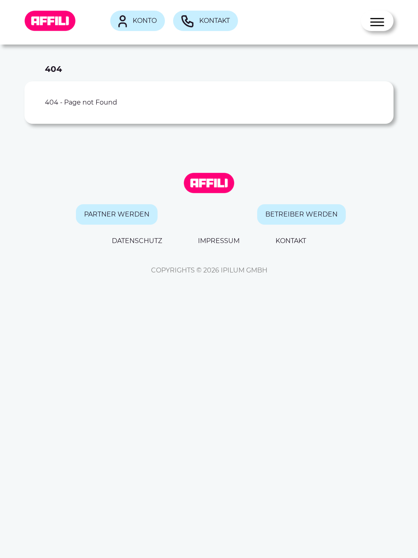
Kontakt (214, 21)
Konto (144, 21)
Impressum (219, 241)
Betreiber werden (301, 214)
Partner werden (116, 214)
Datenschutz (137, 241)
